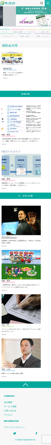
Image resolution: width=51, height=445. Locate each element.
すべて (4, 32)
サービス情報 (10, 406)
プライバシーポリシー (14, 427)
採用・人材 (24, 36)
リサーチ (31, 32)
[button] (1, 16)
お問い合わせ (10, 410)
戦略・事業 (18, 32)
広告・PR (45, 32)
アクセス (8, 414)
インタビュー (7, 36)
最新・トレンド (43, 36)
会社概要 (8, 402)
